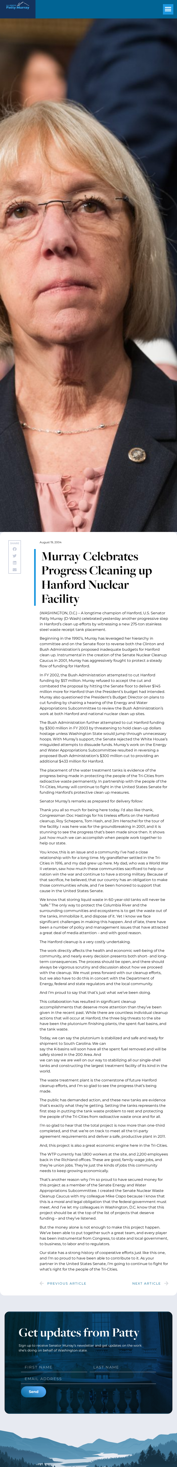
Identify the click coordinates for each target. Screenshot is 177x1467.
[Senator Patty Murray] (18, 11)
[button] (168, 9)
